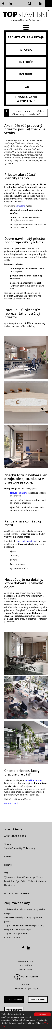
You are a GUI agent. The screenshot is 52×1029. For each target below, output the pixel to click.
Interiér (8, 856)
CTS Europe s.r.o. (12, 937)
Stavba (7, 844)
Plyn (17, 881)
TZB (6, 873)
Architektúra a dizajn (15, 835)
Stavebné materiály (13, 848)
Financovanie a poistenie (16, 893)
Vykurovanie (10, 877)
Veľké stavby (29, 848)
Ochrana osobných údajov (26, 988)
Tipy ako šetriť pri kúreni (15, 933)
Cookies (26, 984)
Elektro (24, 881)
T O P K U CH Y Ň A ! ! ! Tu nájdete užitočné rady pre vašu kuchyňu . (28, 112)
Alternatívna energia (26, 877)
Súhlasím (42, 1014)
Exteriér (8, 864)
